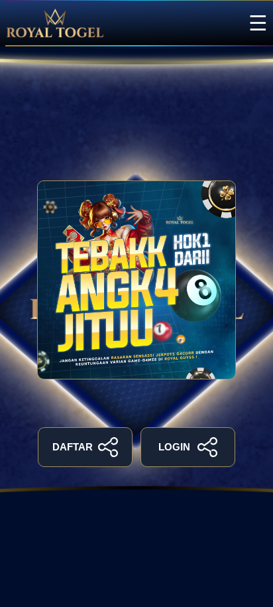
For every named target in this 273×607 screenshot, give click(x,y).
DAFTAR (72, 446)
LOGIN (174, 446)
